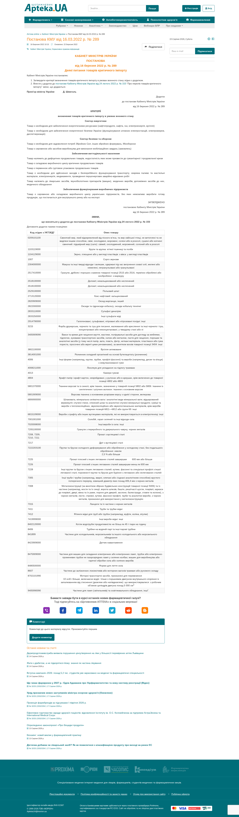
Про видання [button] (173, 25)
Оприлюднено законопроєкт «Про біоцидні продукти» (55, 725)
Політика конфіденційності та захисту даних (104, 794)
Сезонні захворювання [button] (77, 20)
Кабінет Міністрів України (40, 49)
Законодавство (117, 25)
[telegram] (79, 610)
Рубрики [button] (61, 25)
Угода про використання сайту (149, 794)
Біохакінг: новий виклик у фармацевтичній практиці (54, 735)
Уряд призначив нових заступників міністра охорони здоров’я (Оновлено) (70, 692)
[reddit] (128, 610)
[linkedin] (96, 610)
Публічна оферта (180, 794)
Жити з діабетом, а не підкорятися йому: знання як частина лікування (64, 663)
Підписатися (205, 51)
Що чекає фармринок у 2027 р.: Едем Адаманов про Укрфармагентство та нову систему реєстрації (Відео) (88, 683)
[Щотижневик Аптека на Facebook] (213, 39)
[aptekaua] (145, 610)
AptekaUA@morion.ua (37, 811)
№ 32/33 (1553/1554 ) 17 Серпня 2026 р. (45, 686)
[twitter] (112, 610)
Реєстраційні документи (62, 794)
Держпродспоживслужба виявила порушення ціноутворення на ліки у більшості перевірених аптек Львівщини (85, 653)
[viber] (46, 610)
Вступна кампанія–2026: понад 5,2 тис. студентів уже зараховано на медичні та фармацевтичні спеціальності (85, 673)
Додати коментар (42, 637)
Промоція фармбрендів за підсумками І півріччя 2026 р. (56, 702)
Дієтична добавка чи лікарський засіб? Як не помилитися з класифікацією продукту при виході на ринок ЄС (89, 745)
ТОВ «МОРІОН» (46, 809)
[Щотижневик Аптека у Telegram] (209, 39)
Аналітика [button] (94, 25)
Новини (78, 25)
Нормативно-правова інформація (65, 49)
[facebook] (63, 610)
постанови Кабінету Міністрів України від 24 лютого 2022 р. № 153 (91, 83)
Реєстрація (192, 8)
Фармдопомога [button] (41, 20)
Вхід (209, 8)
